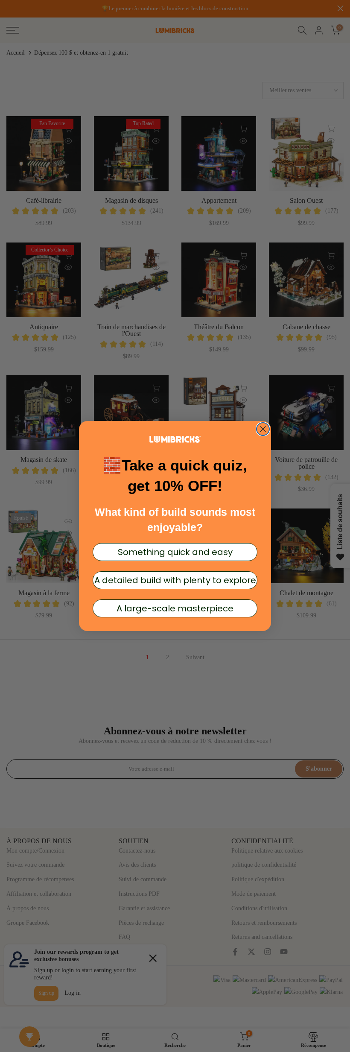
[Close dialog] (263, 429)
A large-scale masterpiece (175, 608)
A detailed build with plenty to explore (175, 580)
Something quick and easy (175, 552)
